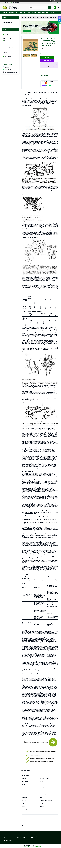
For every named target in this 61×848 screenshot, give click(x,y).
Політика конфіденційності (36, 846)
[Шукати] (49, 7)
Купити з (45, 60)
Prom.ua (36, 845)
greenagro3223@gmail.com (9, 64)
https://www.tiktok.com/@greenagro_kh (10, 72)
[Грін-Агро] (4, 9)
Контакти (22, 12)
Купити (47, 57)
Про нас (52, 12)
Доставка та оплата (31, 12)
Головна (5, 12)
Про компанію (6, 24)
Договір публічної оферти (7, 840)
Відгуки (32, 837)
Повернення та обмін (43, 12)
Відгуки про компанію (7, 22)
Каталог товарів (13, 12)
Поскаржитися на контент (27, 846)
